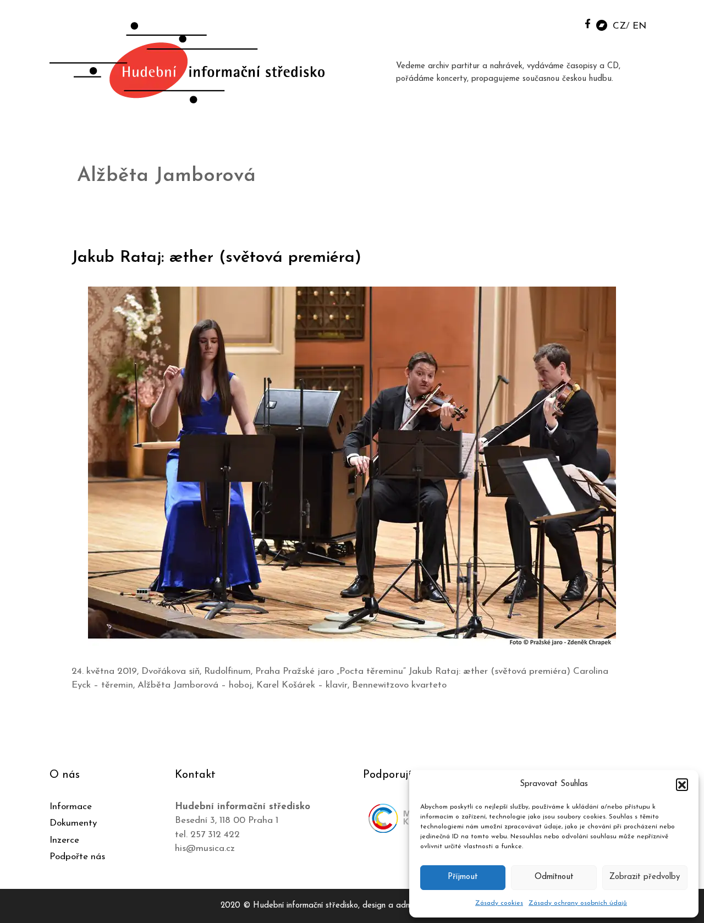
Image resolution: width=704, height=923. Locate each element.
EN (639, 26)
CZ (619, 26)
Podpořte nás (77, 856)
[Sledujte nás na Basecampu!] (601, 24)
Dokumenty (73, 823)
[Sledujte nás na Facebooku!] (588, 23)
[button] (682, 784)
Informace (71, 806)
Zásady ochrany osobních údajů (578, 903)
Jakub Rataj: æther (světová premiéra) (216, 257)
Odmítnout (554, 877)
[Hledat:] (562, 23)
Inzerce (64, 840)
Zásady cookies (499, 903)
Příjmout (463, 877)
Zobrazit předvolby (644, 877)
